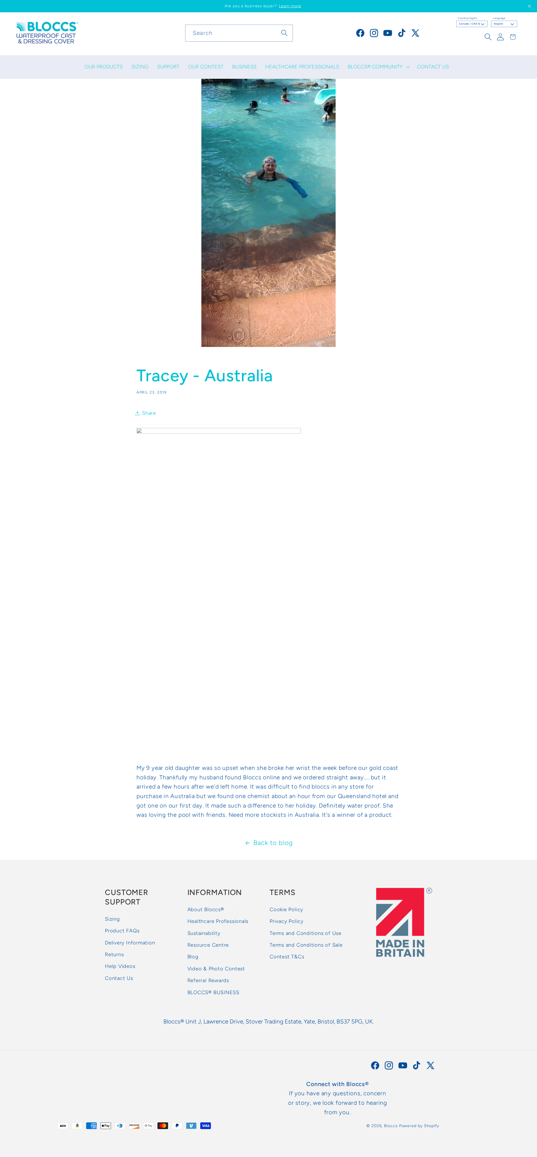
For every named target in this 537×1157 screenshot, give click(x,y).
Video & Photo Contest (216, 969)
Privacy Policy (286, 921)
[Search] (285, 33)
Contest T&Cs (287, 957)
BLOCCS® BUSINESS (213, 992)
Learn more (290, 6)
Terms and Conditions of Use (305, 933)
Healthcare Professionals (218, 921)
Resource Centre (208, 945)
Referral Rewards (208, 981)
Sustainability (203, 933)
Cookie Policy (286, 909)
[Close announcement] (529, 6)
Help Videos (120, 966)
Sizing (112, 919)
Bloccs (390, 1125)
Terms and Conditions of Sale (306, 945)
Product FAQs (122, 931)
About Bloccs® (205, 909)
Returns (114, 954)
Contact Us (119, 978)
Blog (193, 957)
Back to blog (273, 843)
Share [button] (149, 413)
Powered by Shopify (419, 1125)
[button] (378, 67)
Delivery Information (130, 943)
